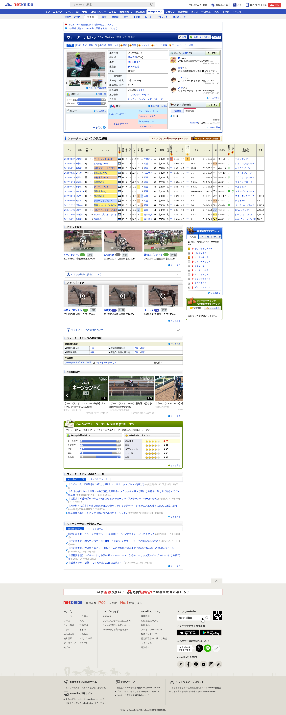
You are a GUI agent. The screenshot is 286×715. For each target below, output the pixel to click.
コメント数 (204, 236)
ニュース (57, 11)
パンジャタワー (202, 253)
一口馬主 (206, 11)
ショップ (170, 11)
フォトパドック (179, 45)
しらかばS (109, 254)
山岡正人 (136, 62)
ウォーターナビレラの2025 (78, 362)
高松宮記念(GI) (101, 173)
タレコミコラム (95, 529)
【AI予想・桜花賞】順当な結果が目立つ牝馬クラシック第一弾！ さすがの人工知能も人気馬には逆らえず (123, 505)
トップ (46, 11)
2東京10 (80, 191)
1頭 (92, 348)
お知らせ (107, 616)
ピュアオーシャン (136, 99)
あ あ (180, 88)
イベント (237, 11)
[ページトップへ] (216, 580)
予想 (84, 11)
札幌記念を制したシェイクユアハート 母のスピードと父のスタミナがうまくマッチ (111, 534)
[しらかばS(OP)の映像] (119, 163)
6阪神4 (79, 205)
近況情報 (190, 111)
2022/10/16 (69, 182)
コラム (112, 11)
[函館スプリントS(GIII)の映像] (119, 168)
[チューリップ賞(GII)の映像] (119, 200)
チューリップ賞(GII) (103, 200)
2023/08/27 (69, 159)
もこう (181, 78)
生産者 (136, 17)
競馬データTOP (72, 17)
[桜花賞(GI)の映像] (119, 196)
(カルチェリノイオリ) (245, 219)
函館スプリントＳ (153, 254)
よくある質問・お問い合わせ (117, 625)
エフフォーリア (202, 274)
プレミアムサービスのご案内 (117, 620)
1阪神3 (79, 177)
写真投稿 (102, 88)
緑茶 (180, 68)
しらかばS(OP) (101, 163)
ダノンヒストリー (203, 287)
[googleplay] (210, 632)
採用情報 (145, 616)
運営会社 (145, 647)
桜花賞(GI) (99, 196)
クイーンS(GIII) (101, 186)
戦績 (78, 45)
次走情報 (177, 111)
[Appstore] (187, 632)
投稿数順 (197, 308)
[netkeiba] (23, 4)
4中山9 (79, 214)
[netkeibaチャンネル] (203, 664)
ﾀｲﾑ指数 (187, 147)
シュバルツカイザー (245, 163)
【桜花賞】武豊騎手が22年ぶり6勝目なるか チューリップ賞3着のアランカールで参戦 (113, 498)
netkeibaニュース (76, 479)
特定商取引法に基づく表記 (154, 638)
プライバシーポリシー (152, 629)
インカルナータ (202, 257)
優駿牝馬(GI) (100, 191)
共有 (184, 37)
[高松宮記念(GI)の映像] (119, 173)
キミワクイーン (242, 168)
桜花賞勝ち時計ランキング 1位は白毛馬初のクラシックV (97, 513)
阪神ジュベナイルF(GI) (105, 205)
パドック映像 (160, 45)
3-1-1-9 (140, 90)
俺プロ (194, 11)
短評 (134, 45)
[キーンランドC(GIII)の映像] (119, 159)
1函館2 (79, 168)
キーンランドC (71, 254)
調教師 (115, 17)
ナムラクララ (201, 283)
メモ (116, 45)
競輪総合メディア (85, 702)
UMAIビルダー (98, 11)
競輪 (277, 5)
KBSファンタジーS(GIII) (105, 210)
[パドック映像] (83, 241)
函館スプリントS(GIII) (104, 168)
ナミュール (240, 200)
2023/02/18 (69, 177)
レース (69, 11)
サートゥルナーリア (107, 362)
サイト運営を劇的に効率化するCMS (194, 691)
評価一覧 (102, 94)
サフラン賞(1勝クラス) (105, 214)
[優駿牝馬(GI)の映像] (119, 191)
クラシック (162, 17)
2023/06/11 (69, 168)
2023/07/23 (69, 163)
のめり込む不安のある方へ (115, 629)
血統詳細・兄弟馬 (159, 106)
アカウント (84, 642)
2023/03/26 (69, 173)
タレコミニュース (99, 479)
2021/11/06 (69, 210)
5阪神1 (79, 210)
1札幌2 (79, 163)
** (171, 163)
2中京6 (79, 173)
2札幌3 (79, 219)
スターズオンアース (245, 191)
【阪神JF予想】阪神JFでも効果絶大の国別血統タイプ (96, 562)
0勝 (136, 348)
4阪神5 (79, 182)
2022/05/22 (69, 191)
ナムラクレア (241, 159)
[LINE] (195, 664)
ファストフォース (243, 173)
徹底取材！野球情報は (138, 687)
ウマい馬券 (69, 625)
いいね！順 (214, 308)
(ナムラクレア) (242, 210)
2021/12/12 (69, 205)
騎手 (104, 17)
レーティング (215, 236)
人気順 (192, 236)
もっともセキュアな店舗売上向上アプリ (196, 687)
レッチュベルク (202, 270)
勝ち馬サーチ (179, 17)
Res (180, 58)
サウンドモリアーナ (204, 249)
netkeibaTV (125, 11)
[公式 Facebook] (188, 664)
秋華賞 (107, 310)
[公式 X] (180, 664)
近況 (191, 45)
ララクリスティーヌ (245, 177)
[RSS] (218, 664)
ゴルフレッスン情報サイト (138, 691)
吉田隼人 (148, 173)
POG (216, 11)
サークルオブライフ (245, 205)
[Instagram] (211, 664)
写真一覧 (92, 88)
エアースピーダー (156, 99)
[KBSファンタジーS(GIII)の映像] (119, 210)
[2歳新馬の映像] (119, 219)
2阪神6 (79, 196)
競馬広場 (83, 625)
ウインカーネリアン (204, 261)
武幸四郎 (132, 57)
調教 (125, 45)
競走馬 (90, 17)
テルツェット (241, 186)
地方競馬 (140, 11)
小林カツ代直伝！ (132, 695)
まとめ (225, 11)
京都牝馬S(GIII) (101, 177)
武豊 (146, 163)
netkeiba (194, 122)
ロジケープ (200, 266)
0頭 (142, 348)
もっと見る (101, 111)
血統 (85, 45)
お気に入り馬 (85, 638)
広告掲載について (149, 620)
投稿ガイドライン (149, 633)
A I (77, 11)
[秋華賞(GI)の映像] (119, 182)
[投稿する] (213, 105)
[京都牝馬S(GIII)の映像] (119, 177)
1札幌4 (79, 186)
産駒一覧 (93, 45)
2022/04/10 (69, 196)
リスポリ (148, 159)
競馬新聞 (183, 11)
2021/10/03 (69, 214)
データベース (155, 11)
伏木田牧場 (133, 66)
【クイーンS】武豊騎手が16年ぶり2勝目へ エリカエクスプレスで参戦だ (106, 484)
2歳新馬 (97, 219)
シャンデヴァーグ (203, 279)
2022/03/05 (69, 200)
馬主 (126, 17)
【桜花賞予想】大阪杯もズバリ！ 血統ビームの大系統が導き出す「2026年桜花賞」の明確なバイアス (121, 548)
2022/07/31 (69, 186)
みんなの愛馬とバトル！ (86, 687)
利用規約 (145, 625)
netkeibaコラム (75, 529)
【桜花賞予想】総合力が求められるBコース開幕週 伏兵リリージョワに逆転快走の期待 (113, 541)
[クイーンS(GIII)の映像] (119, 186)
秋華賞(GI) (99, 182)
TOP (70, 45)
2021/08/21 (69, 219)
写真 (110, 45)
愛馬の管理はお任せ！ (85, 699)
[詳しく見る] (205, 138)
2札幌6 (79, 159)
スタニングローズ (243, 182)
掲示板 (102, 45)
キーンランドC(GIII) (103, 159)
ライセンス (146, 642)
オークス (148, 310)
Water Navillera (106, 37)
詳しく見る (176, 344)
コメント (145, 45)
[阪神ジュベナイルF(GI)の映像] (119, 205)
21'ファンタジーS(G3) (138, 94)
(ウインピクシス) (243, 214)
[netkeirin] (143, 592)
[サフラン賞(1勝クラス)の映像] (119, 214)
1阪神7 (79, 200)
